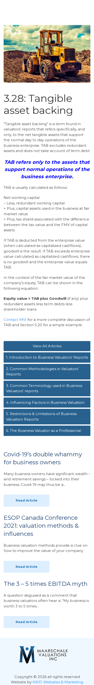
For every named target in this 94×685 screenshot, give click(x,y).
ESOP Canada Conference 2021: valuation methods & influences (41, 525)
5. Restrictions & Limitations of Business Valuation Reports (41, 416)
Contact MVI (15, 319)
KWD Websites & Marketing (58, 682)
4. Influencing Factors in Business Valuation (45, 402)
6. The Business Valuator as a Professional (43, 430)
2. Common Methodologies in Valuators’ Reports (42, 372)
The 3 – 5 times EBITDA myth (45, 583)
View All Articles (47, 346)
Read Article (26, 500)
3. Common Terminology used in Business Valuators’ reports (44, 388)
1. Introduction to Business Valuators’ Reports (47, 357)
